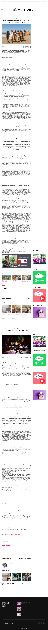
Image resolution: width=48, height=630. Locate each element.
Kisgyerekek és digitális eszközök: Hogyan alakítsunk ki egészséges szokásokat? (6, 315)
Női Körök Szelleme (15, 280)
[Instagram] (43, 10)
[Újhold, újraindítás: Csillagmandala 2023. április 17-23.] (26, 576)
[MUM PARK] (9, 623)
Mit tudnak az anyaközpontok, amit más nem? (26, 315)
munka (13, 285)
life (16, 18)
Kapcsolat (3, 604)
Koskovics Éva (7, 46)
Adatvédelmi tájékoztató (6, 603)
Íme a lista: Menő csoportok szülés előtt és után (26, 281)
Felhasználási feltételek (5, 602)
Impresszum (4, 605)
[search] (46, 10)
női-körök (16, 285)
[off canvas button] (2, 9)
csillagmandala (17, 328)
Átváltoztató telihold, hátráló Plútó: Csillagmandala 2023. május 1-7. (6, 583)
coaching (9, 285)
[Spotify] (44, 10)
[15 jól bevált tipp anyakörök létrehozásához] (6, 277)
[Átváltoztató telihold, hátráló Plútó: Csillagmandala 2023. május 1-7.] (6, 576)
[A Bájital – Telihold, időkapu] (16, 344)
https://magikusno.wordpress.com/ (15, 534)
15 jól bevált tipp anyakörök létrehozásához (6, 281)
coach (7, 285)
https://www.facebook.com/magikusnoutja (13, 536)
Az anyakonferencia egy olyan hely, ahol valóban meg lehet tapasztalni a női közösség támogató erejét (16, 315)
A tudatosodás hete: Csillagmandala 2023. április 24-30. (16, 583)
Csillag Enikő (6, 357)
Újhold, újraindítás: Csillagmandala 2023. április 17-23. (26, 583)
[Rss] (9, 565)
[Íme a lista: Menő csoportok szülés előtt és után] (26, 277)
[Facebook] (41, 10)
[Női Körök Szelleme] (16, 277)
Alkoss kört (29, 298)
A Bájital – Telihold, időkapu (6, 298)
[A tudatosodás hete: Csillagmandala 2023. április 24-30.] (16, 576)
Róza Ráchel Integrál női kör (6, 558)
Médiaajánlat (4, 606)
